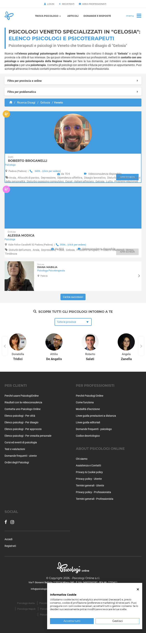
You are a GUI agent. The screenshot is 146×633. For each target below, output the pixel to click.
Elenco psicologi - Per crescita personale (28, 435)
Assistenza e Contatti (88, 465)
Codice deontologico (88, 435)
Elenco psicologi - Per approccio (23, 429)
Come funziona (85, 402)
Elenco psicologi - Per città (20, 415)
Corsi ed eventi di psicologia (21, 442)
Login (50, 4)
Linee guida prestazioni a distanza (96, 415)
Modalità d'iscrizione (88, 409)
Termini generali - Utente (90, 485)
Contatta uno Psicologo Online (22, 409)
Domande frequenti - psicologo (94, 429)
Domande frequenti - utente (21, 455)
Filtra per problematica (21, 92)
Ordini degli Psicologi (17, 462)
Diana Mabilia (47, 266)
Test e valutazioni (15, 449)
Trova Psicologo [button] (47, 15)
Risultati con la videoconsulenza (23, 402)
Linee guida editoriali (88, 422)
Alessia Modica (21, 234)
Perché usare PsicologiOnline (22, 395)
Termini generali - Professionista (94, 498)
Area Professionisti (93, 4)
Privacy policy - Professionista (93, 492)
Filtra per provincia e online (24, 81)
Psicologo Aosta (26, 603)
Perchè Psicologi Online (89, 395)
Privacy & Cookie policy (89, 472)
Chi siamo (81, 458)
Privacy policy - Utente (89, 478)
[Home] (10, 102)
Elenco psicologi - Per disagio (21, 422)
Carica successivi (73, 296)
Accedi (8, 539)
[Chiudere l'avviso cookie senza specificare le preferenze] (137, 589)
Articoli (73, 15)
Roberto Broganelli (27, 159)
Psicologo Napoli (26, 608)
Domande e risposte (97, 15)
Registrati (67, 4)
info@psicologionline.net (43, 589)
